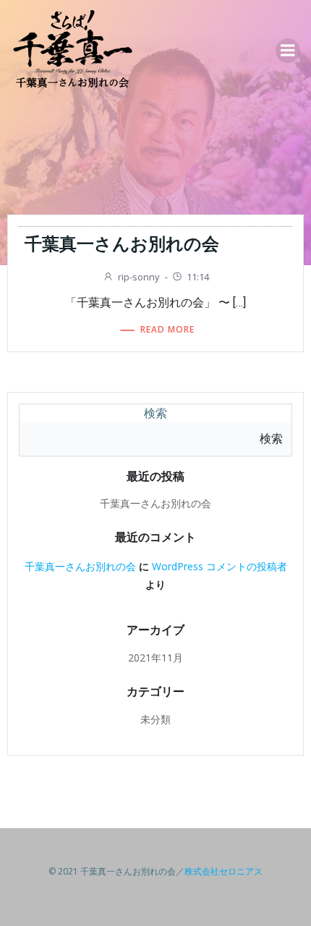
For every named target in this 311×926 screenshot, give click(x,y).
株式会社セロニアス (223, 871)
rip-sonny (139, 276)
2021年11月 (155, 657)
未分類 (155, 719)
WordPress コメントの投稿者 (219, 566)
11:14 (198, 276)
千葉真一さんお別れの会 (155, 503)
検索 (155, 413)
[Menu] (288, 50)
